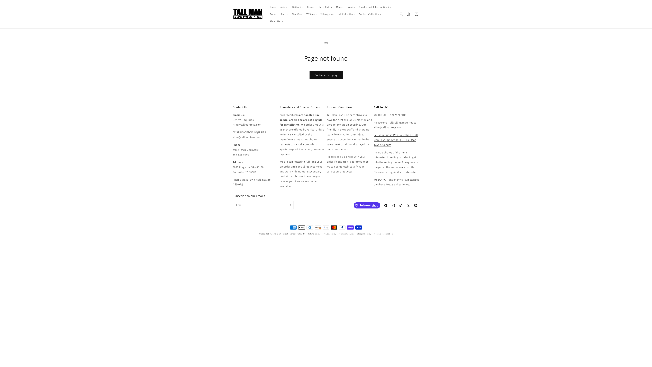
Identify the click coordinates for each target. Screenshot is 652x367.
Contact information (383, 234)
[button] (276, 21)
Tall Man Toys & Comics (276, 234)
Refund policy (314, 234)
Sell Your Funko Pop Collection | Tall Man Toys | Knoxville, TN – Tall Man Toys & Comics (396, 140)
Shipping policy (364, 234)
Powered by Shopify (296, 234)
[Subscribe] (290, 205)
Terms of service (346, 234)
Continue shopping (326, 75)
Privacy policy (329, 234)
